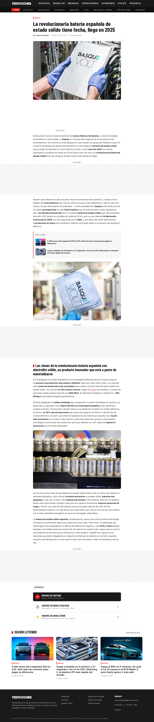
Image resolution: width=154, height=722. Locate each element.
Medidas (73, 3)
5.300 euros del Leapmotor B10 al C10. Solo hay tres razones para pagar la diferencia (31, 669)
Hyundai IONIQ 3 (141, 10)
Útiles (122, 3)
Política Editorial (94, 703)
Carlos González (42, 35)
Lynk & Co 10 (28, 10)
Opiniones (108, 3)
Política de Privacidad (96, 696)
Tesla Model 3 (59, 10)
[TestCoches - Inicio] (21, 3)
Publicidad (65, 696)
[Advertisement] (82, 117)
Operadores (90, 3)
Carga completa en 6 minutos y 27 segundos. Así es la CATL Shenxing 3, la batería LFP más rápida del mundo (76, 670)
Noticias (44, 3)
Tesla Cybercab (43, 10)
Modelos (59, 3)
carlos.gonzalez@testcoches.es (126, 700)
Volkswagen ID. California (102, 10)
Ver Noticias (134, 633)
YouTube (129, 705)
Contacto (64, 700)
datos (93, 389)
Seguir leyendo (25, 632)
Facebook (118, 705)
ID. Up (86, 10)
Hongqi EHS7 (74, 10)
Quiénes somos (66, 703)
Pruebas (135, 3)
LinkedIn (118, 710)
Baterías (39, 587)
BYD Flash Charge (124, 10)
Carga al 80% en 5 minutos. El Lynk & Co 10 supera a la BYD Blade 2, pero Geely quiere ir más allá (121, 669)
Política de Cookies (95, 700)
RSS (135, 705)
